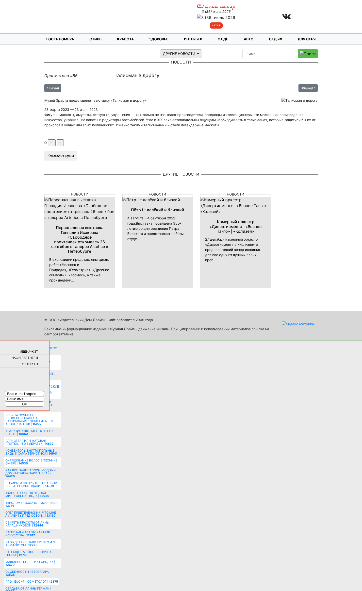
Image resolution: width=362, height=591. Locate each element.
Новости (79, 194)
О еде (223, 39)
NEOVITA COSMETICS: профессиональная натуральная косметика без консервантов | (29, 419)
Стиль (95, 39)
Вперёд (307, 88)
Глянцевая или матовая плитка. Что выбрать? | (29, 442)
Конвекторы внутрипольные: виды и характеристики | (31, 452)
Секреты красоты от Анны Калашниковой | (27, 524)
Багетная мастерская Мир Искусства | (27, 533)
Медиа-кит (28, 351)
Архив (216, 25)
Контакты (29, 364)
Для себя (307, 39)
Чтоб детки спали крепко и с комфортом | (30, 543)
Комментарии (61, 155)
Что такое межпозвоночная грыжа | (29, 553)
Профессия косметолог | (31, 581)
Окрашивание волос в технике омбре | (31, 462)
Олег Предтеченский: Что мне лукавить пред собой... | (30, 514)
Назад (53, 88)
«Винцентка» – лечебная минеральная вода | (27, 494)
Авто (248, 39)
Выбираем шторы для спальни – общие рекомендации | (32, 484)
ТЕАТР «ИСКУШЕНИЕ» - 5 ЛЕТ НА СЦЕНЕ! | (29, 432)
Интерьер (193, 39)
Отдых (275, 39)
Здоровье (158, 39)
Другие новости (179, 53)
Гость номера (60, 39)
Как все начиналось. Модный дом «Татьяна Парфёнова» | (30, 473)
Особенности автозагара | (27, 573)
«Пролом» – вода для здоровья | (32, 504)
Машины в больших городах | (30, 563)
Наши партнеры (25, 358)
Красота (125, 39)
